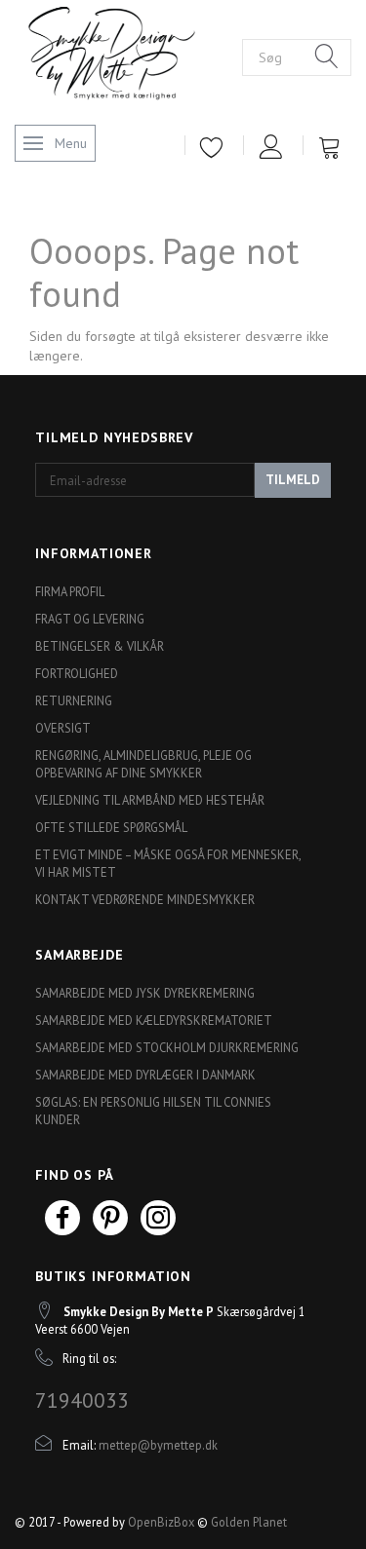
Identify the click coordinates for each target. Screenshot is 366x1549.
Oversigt (63, 728)
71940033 (82, 1400)
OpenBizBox (161, 1522)
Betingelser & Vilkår (99, 646)
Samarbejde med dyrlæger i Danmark (145, 1074)
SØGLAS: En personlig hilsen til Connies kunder (153, 1110)
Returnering (73, 700)
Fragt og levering (89, 618)
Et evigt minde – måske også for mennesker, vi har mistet (168, 863)
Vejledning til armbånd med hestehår (149, 800)
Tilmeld (292, 480)
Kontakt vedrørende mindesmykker (145, 899)
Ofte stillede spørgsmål (111, 827)
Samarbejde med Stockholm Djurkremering (167, 1047)
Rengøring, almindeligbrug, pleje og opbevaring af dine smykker (143, 763)
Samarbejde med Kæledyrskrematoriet (153, 1020)
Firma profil (69, 591)
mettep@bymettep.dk (158, 1445)
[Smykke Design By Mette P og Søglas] (128, 55)
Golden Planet (249, 1522)
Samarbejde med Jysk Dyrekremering (145, 993)
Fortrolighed (76, 673)
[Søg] (326, 57)
